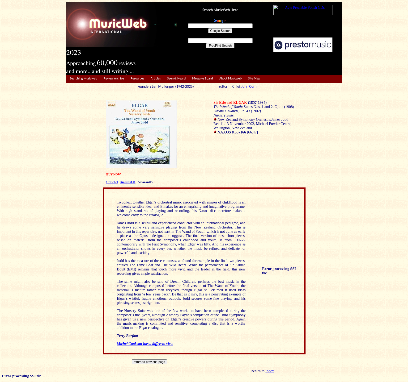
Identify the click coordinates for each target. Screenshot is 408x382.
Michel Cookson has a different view (145, 344)
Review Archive (114, 78)
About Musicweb (230, 78)
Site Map (254, 78)
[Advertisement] (259, 64)
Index (269, 371)
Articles (156, 78)
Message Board (202, 78)
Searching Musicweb (83, 78)
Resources (137, 78)
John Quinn (249, 87)
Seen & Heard (176, 78)
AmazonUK (128, 182)
